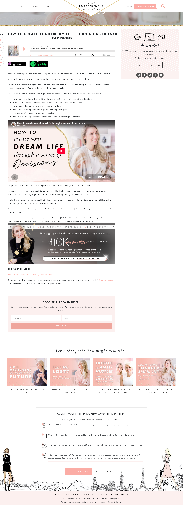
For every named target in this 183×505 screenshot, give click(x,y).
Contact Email (105, 494)
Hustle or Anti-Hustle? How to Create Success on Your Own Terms (113, 390)
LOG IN (110, 471)
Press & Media (121, 494)
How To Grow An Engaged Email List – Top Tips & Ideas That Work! (156, 390)
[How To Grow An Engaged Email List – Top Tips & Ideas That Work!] (156, 372)
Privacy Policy (89, 494)
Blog (36, 6)
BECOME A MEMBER (78, 471)
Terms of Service (72, 494)
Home (24, 6)
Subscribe (61, 326)
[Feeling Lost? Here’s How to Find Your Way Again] (70, 372)
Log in (128, 6)
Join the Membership (145, 6)
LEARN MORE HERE (149, 65)
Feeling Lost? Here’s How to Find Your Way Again (70, 390)
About (58, 494)
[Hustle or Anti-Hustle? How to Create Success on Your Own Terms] (113, 372)
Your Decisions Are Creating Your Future (27, 390)
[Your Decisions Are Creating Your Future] (27, 372)
